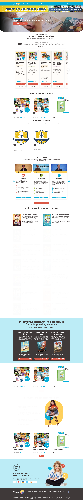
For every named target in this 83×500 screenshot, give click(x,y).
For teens (48, 44)
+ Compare (21, 86)
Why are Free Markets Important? (61, 214)
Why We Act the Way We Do (29, 289)
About (29, 491)
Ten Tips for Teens (21, 185)
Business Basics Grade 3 (58, 114)
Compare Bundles (51, 492)
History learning (54, 44)
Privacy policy (27, 497)
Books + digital (61, 44)
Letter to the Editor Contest (60, 492)
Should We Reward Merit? (59, 303)
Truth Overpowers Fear (58, 289)
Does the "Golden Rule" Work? (60, 244)
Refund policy (39, 497)
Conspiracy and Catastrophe (59, 188)
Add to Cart (21, 141)
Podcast (35, 491)
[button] (24, 4)
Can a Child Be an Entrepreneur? (60, 259)
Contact (32, 492)
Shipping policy (45, 497)
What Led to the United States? (59, 190)
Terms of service (33, 497)
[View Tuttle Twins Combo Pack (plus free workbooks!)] (58, 56)
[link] (20, 23)
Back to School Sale (26, 44)
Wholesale (59, 491)
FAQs (63, 491)
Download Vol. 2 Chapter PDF (41, 358)
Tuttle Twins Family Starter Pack (32, 63)
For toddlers (34, 44)
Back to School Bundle (20, 63)
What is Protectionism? (58, 230)
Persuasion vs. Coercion (28, 274)
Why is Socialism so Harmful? (30, 259)
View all (41, 390)
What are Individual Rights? (29, 214)
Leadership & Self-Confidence (23, 187)
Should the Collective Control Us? (31, 244)
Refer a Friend (49, 491)
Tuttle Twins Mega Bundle (46, 63)
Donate (28, 492)
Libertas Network (33, 498)
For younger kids (41, 44)
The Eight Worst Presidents (58, 187)
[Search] (65, 4)
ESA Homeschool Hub (42, 491)
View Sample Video (23, 197)
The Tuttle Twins (21, 497)
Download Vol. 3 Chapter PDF (58, 358)
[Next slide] (69, 181)
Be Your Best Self (26, 303)
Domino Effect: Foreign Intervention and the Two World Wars (42, 194)
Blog (32, 491)
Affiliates (55, 491)
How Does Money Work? (28, 230)
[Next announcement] (70, 1)
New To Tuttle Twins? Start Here (41, 492)
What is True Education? (58, 274)
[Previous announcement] (13, 1)
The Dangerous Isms (39, 187)
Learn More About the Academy (41, 202)
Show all (20, 44)
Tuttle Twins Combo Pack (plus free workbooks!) (58, 63)
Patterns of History (39, 188)
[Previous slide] (14, 181)
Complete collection (41, 46)
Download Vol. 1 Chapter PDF (25, 358)
